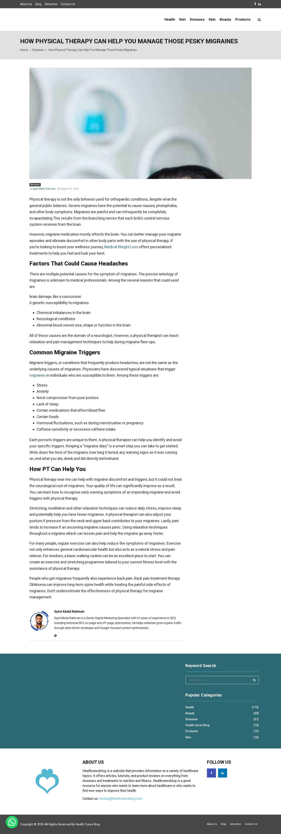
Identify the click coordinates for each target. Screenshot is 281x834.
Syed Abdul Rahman (44, 188)
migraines (37, 375)
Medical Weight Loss (121, 247)
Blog (38, 4)
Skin (212, 19)
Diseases (197, 19)
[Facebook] (211, 773)
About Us (26, 4)
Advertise (51, 4)
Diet (182, 19)
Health (169, 19)
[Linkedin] (222, 773)
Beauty (225, 19)
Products (243, 19)
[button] (12, 822)
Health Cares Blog (197, 725)
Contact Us (68, 4)
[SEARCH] (254, 680)
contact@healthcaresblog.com (120, 799)
